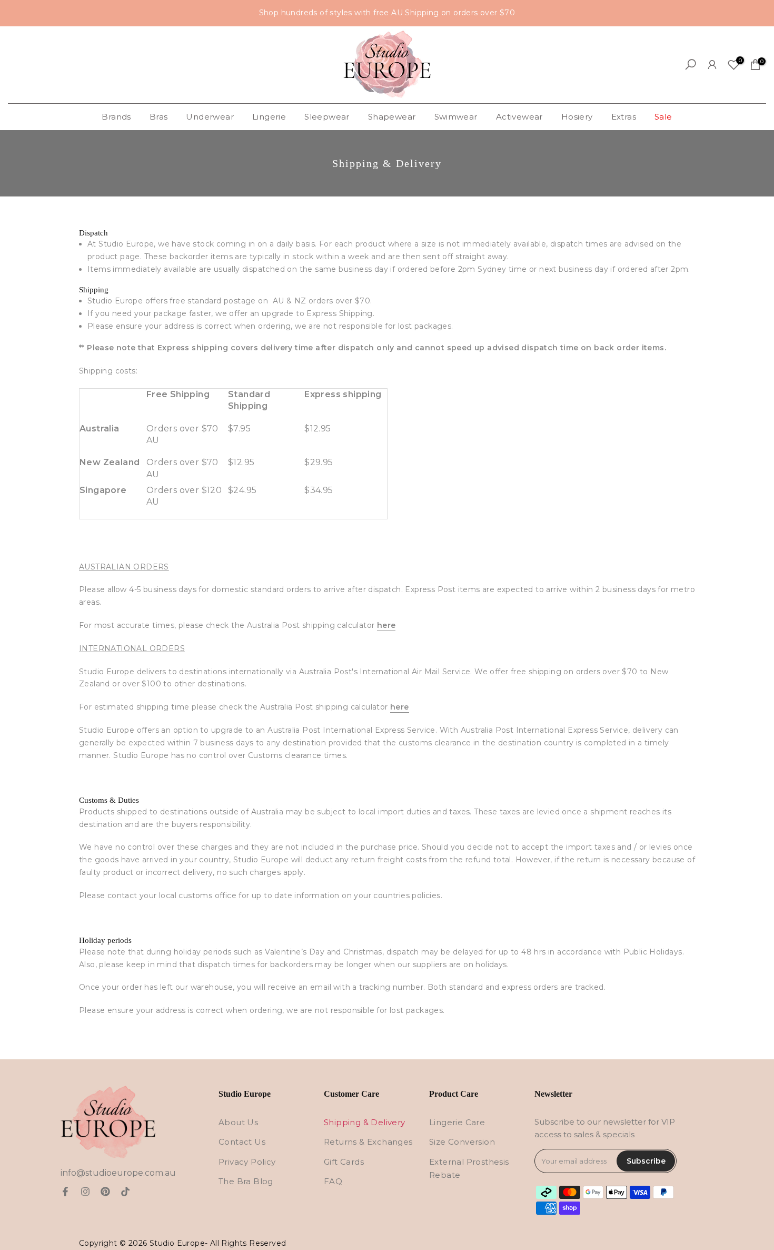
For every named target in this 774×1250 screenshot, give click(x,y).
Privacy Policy (247, 1162)
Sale (663, 117)
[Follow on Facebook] (65, 1191)
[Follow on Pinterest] (105, 1191)
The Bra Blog (246, 1181)
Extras (623, 117)
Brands (116, 117)
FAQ (333, 1181)
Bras (159, 117)
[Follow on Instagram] (85, 1191)
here (386, 625)
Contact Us (242, 1142)
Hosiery (577, 117)
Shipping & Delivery (364, 1122)
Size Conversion (462, 1142)
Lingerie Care (457, 1122)
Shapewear (392, 117)
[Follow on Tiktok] (125, 1191)
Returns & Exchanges (368, 1142)
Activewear (519, 117)
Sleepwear (327, 117)
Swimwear (456, 117)
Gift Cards (344, 1162)
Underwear (210, 117)
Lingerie (269, 117)
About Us (238, 1122)
